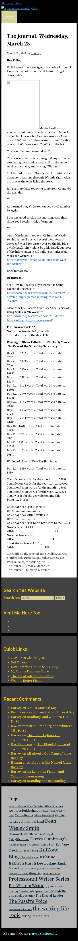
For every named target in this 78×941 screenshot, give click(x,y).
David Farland (32, 821)
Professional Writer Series (41, 558)
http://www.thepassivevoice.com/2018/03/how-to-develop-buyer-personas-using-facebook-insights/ (38, 297)
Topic (14, 916)
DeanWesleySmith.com (24, 834)
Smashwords (26, 891)
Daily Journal (30, 554)
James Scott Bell (50, 845)
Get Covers (19, 662)
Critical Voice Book (44, 815)
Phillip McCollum (51, 873)
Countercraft (49, 811)
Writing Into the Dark (35, 916)
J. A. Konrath (33, 845)
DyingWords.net (19, 839)
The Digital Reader (49, 896)
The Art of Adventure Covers (32, 676)
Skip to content (11, 3)
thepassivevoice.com (20, 909)
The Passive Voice (28, 901)
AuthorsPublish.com (25, 811)
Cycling (51, 554)
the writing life (35, 562)
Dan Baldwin (14, 822)
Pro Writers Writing (28, 885)
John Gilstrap (31, 850)
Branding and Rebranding (46, 781)
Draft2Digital (46, 834)
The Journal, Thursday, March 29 (28, 570)
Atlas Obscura (53, 806)
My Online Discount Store (30, 671)
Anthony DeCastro (33, 806)
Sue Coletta (57, 891)
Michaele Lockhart (48, 869)
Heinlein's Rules (17, 844)
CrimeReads (24, 815)
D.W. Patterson (21, 726)
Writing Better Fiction (27, 681)
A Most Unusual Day (42, 708)
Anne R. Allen (16, 806)
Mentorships (33, 869)
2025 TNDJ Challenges (27, 658)
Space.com (41, 891)
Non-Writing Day (29, 873)
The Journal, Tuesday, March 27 (28, 566)
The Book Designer (22, 896)
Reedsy (13, 891)
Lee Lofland (47, 863)
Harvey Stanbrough (48, 839)
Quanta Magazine (55, 886)
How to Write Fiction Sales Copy (34, 667)
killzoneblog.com (29, 857)
